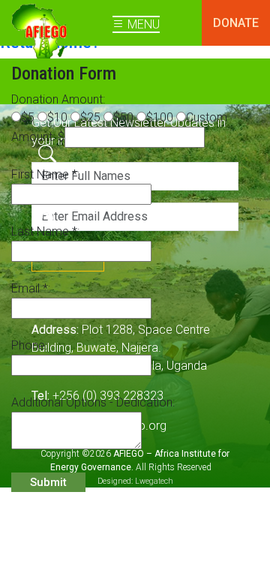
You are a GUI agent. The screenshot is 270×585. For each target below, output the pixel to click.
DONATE (236, 23)
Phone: (29, 345)
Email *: (30, 288)
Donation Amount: (58, 99)
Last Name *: (45, 231)
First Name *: (45, 174)
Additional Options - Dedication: (93, 402)
